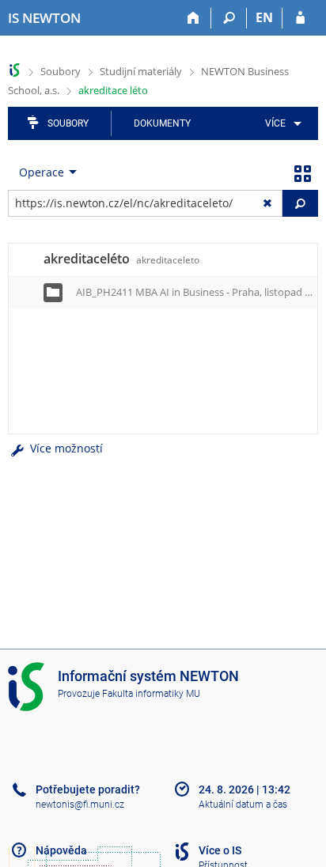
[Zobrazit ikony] (302, 172)
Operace (41, 172)
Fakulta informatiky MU (151, 693)
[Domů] (193, 18)
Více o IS (220, 850)
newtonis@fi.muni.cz (80, 804)
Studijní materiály (141, 71)
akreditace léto (113, 90)
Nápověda (61, 850)
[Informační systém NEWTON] (14, 70)
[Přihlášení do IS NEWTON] (300, 18)
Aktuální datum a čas (243, 804)
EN (264, 17)
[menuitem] (280, 123)
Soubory (60, 71)
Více (275, 123)
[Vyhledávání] (229, 18)
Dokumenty (162, 123)
